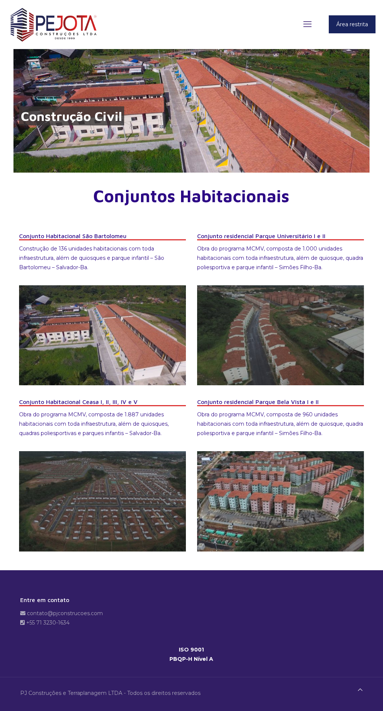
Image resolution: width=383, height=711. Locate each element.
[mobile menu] (307, 24)
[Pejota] (55, 24)
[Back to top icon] (360, 690)
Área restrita (352, 24)
